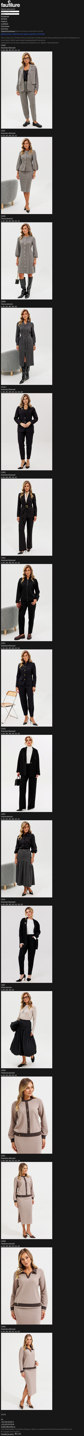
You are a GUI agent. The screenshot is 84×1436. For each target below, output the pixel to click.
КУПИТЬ (4, 19)
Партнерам (5, 26)
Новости (4, 21)
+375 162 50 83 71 (7, 1422)
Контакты (4, 29)
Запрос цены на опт (8, 9)
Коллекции (5, 16)
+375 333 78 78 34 (7, 1424)
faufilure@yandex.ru (8, 1427)
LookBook (4, 24)
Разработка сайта (7, 1434)
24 (2, 1419)
